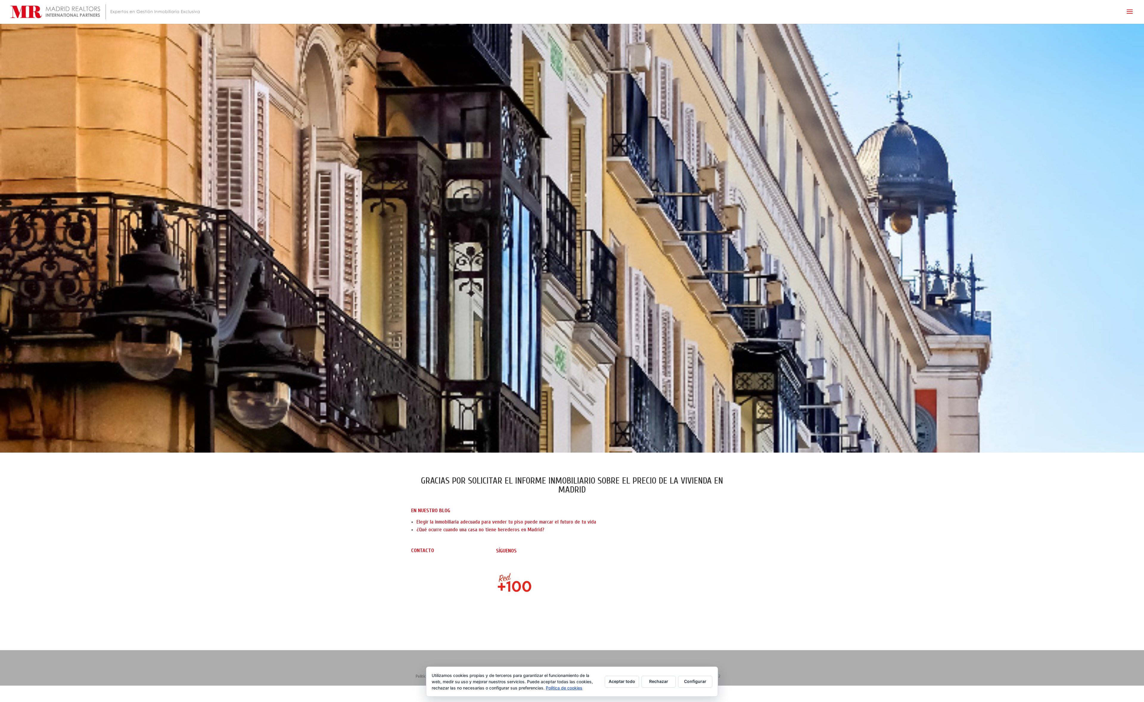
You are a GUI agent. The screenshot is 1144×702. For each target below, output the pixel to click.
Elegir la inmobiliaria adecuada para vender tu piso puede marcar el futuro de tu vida (506, 522)
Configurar (695, 681)
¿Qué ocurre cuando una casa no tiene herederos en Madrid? (480, 529)
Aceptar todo (622, 681)
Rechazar (658, 681)
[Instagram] (500, 566)
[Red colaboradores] (529, 621)
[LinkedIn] (519, 566)
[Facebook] (510, 566)
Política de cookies (564, 687)
